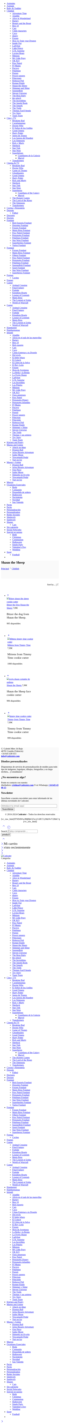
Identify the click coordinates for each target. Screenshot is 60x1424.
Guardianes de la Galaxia (29, 155)
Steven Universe (19, 93)
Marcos (10, 482)
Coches (15, 278)
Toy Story (16, 113)
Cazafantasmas (18, 123)
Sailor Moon (17, 455)
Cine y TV (11, 118)
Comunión (17, 490)
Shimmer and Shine (21, 88)
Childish (10, 11)
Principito (16, 420)
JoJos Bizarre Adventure (23, 452)
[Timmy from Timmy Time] (20, 716)
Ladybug (16, 46)
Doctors (10, 218)
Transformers (18, 160)
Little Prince (17, 48)
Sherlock (16, 145)
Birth (14, 535)
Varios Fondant (19, 245)
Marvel (21, 158)
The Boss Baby (19, 96)
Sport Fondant (18, 268)
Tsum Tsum (17, 115)
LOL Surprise (18, 51)
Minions (16, 56)
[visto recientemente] (9, 828)
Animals (10, 6)
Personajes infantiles (21, 402)
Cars (14, 28)
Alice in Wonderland (21, 18)
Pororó (15, 412)
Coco (14, 33)
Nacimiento (17, 497)
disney (15, 36)
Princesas (16, 417)
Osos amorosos (19, 395)
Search (4, 831)
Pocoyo (15, 68)
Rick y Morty (18, 143)
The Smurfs (17, 105)
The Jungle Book (19, 103)
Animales (11, 3)
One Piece (16, 470)
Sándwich (11, 517)
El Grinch (16, 360)
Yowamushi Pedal (20, 457)
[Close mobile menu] (2, 853)
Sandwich (11, 520)
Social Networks (14, 530)
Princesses (16, 78)
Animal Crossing (19, 285)
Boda (14, 487)
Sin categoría (12, 527)
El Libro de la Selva (21, 362)
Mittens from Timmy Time (19, 645)
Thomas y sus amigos (21, 435)
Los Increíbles (18, 382)
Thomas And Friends (21, 110)
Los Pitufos (17, 385)
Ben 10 (15, 26)
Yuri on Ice (17, 460)
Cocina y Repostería (16, 208)
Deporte (10, 210)
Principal (5, 568)
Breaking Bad (18, 120)
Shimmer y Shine (19, 427)
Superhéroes (17, 153)
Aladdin (15, 16)
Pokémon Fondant (20, 238)
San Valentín (17, 502)
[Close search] (3, 840)
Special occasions (14, 532)
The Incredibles (19, 100)
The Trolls (16, 108)
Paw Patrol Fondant (21, 233)
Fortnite (15, 290)
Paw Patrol (17, 63)
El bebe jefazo (18, 357)
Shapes (10, 522)
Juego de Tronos (19, 135)
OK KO (16, 61)
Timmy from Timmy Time (18, 719)
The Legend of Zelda (21, 300)
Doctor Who (17, 125)
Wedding (16, 549)
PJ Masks (16, 66)
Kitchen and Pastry (15, 442)
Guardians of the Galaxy (28, 193)
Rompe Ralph (18, 83)
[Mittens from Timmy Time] (20, 640)
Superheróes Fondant (21, 243)
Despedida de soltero (21, 492)
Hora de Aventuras (20, 370)
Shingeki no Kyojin (21, 475)
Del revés (16, 355)
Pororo (15, 73)
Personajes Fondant (20, 235)
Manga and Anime (15, 445)
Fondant (10, 220)
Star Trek (16, 148)
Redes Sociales (13, 515)
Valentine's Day (19, 547)
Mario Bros (17, 298)
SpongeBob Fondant (21, 265)
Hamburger (12, 327)
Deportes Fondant (20, 225)
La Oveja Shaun (19, 375)
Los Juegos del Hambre (22, 138)
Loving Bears (18, 53)
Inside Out (16, 43)
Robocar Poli (18, 81)
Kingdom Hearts (19, 293)
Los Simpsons (18, 140)
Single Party (17, 544)
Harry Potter (17, 133)
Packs (9, 505)
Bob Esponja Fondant (22, 223)
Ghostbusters (18, 173)
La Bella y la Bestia (21, 372)
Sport (9, 552)
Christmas (16, 537)
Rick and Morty (19, 180)
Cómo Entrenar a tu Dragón (24, 352)
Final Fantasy (18, 288)
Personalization (13, 512)
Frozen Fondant (19, 228)
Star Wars (16, 150)
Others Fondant (19, 255)
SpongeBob (17, 91)
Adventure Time (19, 13)
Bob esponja (17, 345)
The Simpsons (18, 203)
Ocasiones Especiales (16, 485)
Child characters (19, 31)
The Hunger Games (21, 198)
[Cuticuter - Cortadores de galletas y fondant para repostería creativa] (6, 856)
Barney (15, 21)
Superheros (17, 190)
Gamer (10, 283)
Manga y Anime (14, 462)
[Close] (2, 844)
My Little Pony (19, 58)
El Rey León (18, 365)
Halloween (17, 495)
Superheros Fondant (21, 273)
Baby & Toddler (14, 8)
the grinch (16, 98)
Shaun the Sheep (19, 86)
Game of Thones (19, 170)
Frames (10, 280)
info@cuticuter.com (10, 756)
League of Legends (20, 295)
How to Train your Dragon (24, 41)
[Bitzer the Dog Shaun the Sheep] (20, 600)
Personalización (14, 510)
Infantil (10, 332)
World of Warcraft (20, 303)
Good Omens (18, 130)
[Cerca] (2, 848)
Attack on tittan (19, 447)
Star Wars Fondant (20, 240)
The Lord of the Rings (22, 200)
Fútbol (15, 213)
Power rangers (18, 76)
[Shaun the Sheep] (20, 681)
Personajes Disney (20, 400)
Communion (17, 540)
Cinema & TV (13, 163)
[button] (8, 595)
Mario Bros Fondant (21, 230)
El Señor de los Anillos (22, 128)
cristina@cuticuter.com (22, 785)
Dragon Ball (17, 450)
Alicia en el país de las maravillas (26, 337)
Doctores (11, 215)
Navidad (16, 500)
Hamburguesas (13, 330)
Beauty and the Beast (21, 23)
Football (16, 554)
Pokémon (16, 71)
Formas (10, 275)
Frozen (15, 38)
